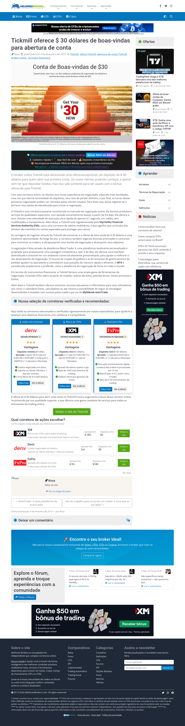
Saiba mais (23, 382)
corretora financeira (39, 57)
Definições (144, 207)
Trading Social (74, 675)
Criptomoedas (75, 667)
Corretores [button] (76, 6)
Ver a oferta (38, 382)
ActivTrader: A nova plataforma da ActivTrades (37, 503)
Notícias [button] (92, 6)
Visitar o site (124, 433)
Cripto (72, 16)
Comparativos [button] (58, 6)
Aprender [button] (106, 6)
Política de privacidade (112, 715)
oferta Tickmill (88, 54)
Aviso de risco (84, 715)
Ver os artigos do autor (59, 491)
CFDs (95, 544)
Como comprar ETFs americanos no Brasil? (150, 238)
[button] (165, 16)
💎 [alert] (71, 161)
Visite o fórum (26, 597)
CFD (46, 16)
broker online (18, 57)
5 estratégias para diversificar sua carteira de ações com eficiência (153, 263)
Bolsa (18, 16)
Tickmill (74, 54)
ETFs (59, 16)
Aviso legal (96, 715)
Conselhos (101, 652)
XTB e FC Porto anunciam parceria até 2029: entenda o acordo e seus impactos (154, 249)
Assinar (166, 667)
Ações (88, 544)
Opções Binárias (104, 671)
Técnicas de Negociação (152, 192)
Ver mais (126, 472)
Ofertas (99, 682)
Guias (142, 200)
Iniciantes (144, 184)
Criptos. (113, 544)
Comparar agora (92, 555)
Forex (32, 16)
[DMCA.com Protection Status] (69, 715)
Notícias (100, 678)
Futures (71, 678)
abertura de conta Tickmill (112, 54)
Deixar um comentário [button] (35, 520)
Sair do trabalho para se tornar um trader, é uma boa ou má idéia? (97, 503)
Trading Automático (77, 671)
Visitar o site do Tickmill (72, 412)
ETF (69, 663)
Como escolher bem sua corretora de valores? (151, 228)
